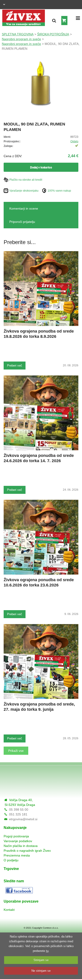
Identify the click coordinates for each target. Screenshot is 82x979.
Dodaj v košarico (41, 167)
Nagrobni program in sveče (21, 39)
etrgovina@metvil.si (23, 819)
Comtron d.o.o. (51, 928)
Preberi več (14, 365)
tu (47, 951)
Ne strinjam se (41, 970)
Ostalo (74, 141)
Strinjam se (41, 960)
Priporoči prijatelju (22, 222)
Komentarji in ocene (23, 208)
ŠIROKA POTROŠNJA (53, 34)
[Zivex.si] (23, 16)
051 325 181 (18, 814)
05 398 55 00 (18, 809)
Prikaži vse (16, 750)
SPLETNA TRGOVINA (17, 34)
